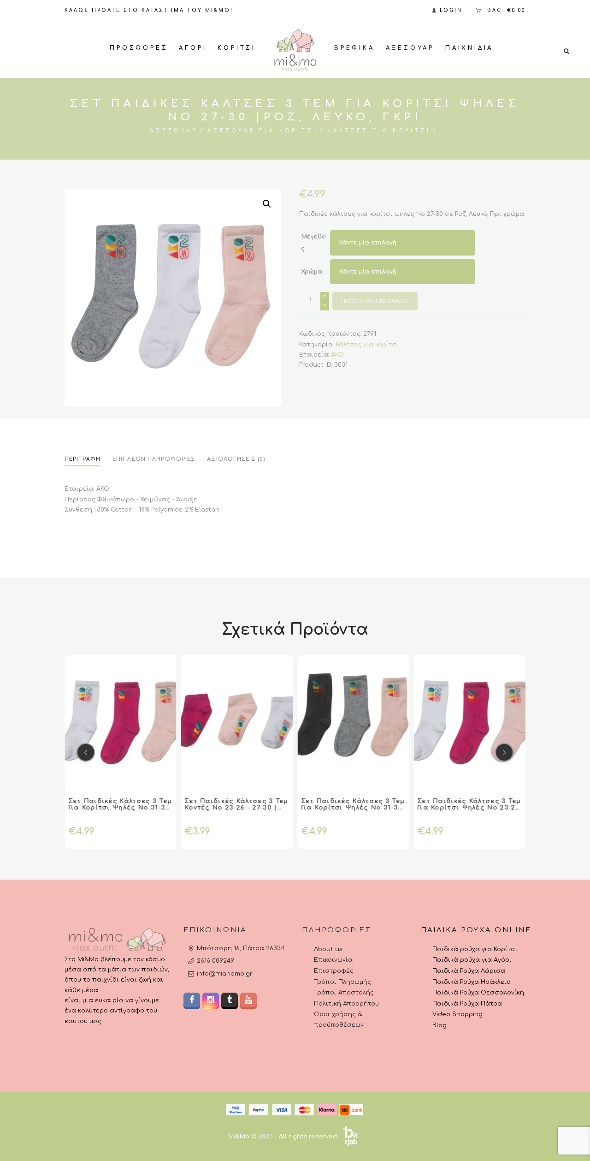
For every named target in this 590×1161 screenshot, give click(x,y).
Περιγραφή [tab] (82, 459)
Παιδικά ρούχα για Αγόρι (472, 960)
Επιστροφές (334, 971)
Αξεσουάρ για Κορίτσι (262, 130)
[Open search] (566, 51)
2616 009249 (215, 961)
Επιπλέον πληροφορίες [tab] (153, 459)
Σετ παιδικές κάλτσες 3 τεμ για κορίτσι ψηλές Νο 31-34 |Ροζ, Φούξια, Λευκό (120, 807)
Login (451, 10)
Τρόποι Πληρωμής (342, 982)
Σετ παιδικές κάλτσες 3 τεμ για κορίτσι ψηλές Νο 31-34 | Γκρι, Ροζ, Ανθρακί (353, 807)
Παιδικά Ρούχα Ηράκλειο (471, 982)
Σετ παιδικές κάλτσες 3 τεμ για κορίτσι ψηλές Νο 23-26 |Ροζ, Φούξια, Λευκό (469, 807)
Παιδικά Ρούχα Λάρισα (468, 971)
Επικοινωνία (333, 960)
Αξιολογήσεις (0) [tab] (236, 459)
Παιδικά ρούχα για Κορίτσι (475, 949)
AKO (337, 354)
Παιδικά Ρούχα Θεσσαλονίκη (478, 992)
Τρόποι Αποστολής (344, 992)
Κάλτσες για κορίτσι (379, 130)
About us (328, 949)
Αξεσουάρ (174, 130)
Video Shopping (457, 1014)
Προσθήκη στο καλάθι (375, 301)
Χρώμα (311, 271)
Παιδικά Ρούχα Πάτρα (467, 1003)
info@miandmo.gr (225, 973)
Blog (439, 1025)
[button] (267, 204)
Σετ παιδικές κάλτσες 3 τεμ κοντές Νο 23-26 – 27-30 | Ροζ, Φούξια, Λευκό (237, 807)
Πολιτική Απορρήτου (346, 1003)
